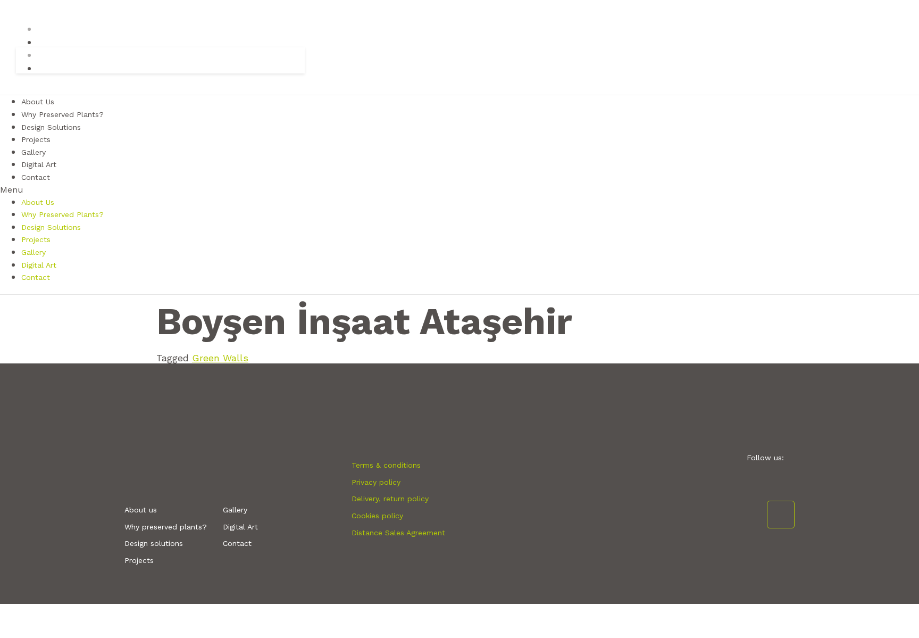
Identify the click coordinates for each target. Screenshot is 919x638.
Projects (36, 239)
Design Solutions (51, 127)
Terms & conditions (386, 465)
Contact (35, 177)
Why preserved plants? (165, 527)
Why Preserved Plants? (62, 214)
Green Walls (220, 357)
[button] (459, 190)
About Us (37, 202)
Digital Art (38, 265)
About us (140, 510)
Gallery (33, 252)
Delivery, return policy (390, 498)
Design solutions (153, 543)
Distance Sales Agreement (398, 532)
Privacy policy (376, 482)
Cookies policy (377, 515)
